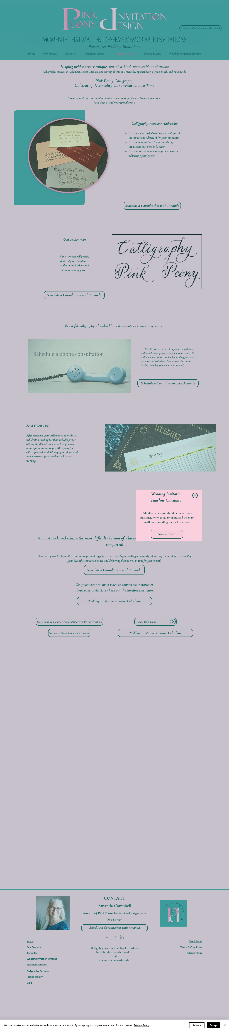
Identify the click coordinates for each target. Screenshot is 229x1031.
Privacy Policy (141, 1025)
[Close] (225, 1025)
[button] (195, 495)
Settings (196, 1025)
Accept (213, 1025)
